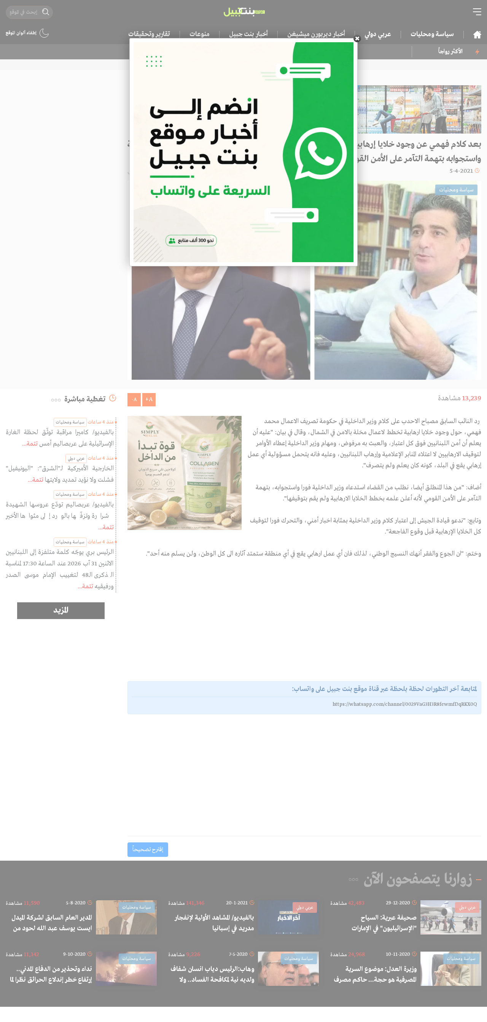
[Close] (357, 38)
